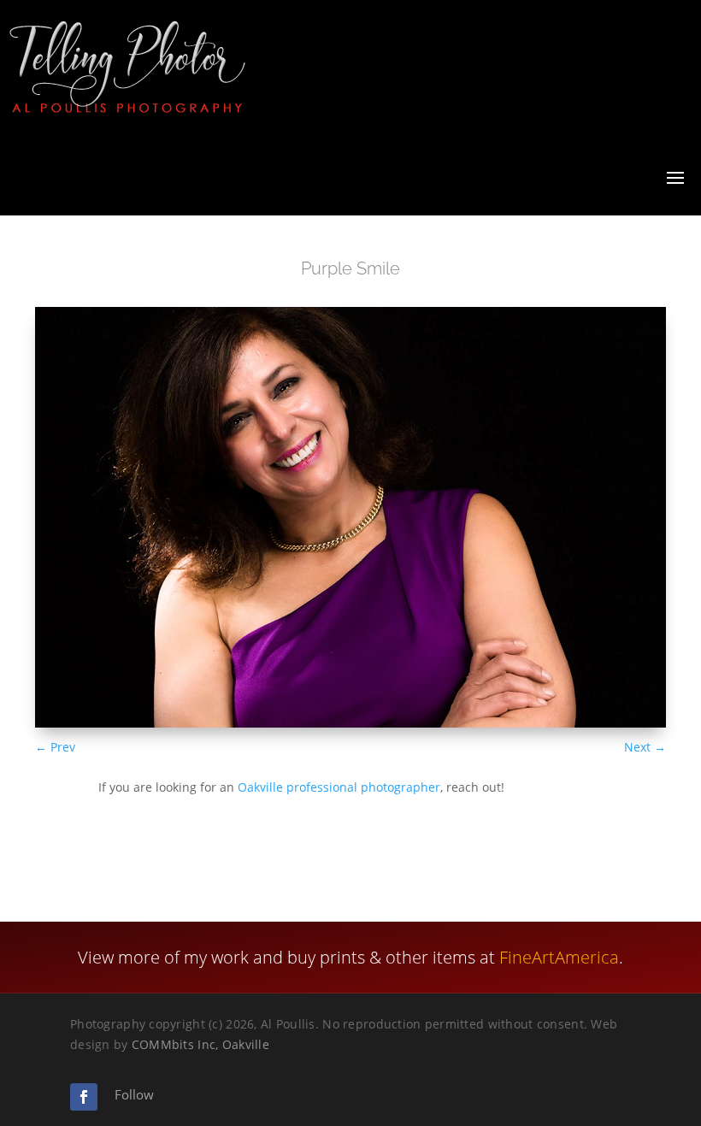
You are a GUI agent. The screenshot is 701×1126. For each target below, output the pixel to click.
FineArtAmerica (559, 957)
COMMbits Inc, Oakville (200, 1044)
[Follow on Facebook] (83, 1097)
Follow (134, 1094)
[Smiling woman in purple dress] (350, 723)
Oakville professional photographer (339, 787)
